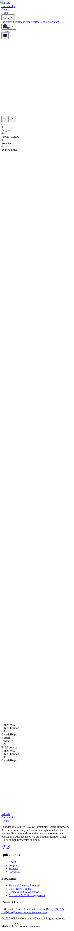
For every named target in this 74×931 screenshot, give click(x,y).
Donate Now (25, 718)
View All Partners (11, 776)
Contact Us (7, 718)
